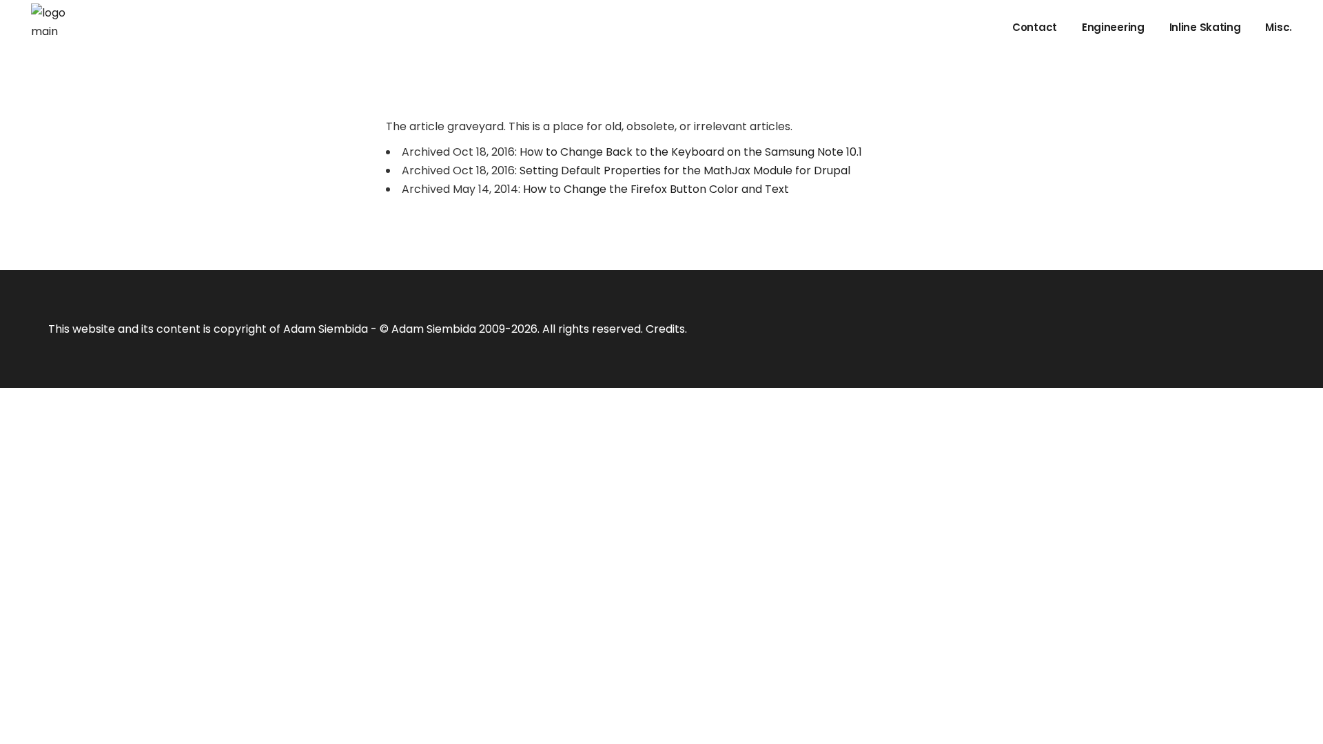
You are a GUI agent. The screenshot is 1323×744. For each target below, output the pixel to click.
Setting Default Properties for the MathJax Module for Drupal (685, 170)
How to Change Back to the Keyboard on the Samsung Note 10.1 (691, 152)
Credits (665, 329)
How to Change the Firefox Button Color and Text (656, 189)
